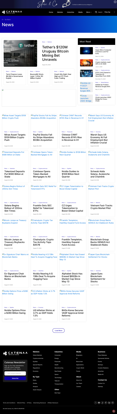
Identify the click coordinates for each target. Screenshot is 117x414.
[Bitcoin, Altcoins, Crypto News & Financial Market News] (12, 12)
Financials (69, 131)
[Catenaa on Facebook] (105, 402)
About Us (79, 380)
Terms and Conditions (9, 403)
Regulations (36, 368)
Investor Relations (103, 368)
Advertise (101, 371)
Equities (103, 47)
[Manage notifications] (113, 411)
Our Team (79, 383)
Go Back (8, 19)
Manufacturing (59, 368)
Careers (78, 386)
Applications (80, 364)
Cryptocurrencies (105, 59)
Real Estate (58, 371)
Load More (58, 330)
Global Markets (105, 82)
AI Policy (29, 403)
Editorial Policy (21, 403)
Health (56, 364)
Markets (60, 12)
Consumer (58, 355)
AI (76, 358)
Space (56, 374)
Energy (57, 358)
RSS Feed (57, 393)
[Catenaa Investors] (15, 353)
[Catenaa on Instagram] (112, 402)
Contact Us (101, 383)
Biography (79, 355)
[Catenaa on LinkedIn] (109, 402)
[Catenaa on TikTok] (102, 402)
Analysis (35, 386)
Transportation (59, 384)
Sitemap (100, 386)
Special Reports (37, 364)
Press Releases (102, 355)
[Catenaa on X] (95, 402)
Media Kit (100, 374)
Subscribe (15, 378)
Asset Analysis (37, 389)
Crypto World (80, 368)
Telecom (57, 381)
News (43, 42)
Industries (70, 12)
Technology (58, 377)
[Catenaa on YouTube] (99, 402)
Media (80, 12)
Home (51, 12)
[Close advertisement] (115, 1)
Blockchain (79, 361)
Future (78, 371)
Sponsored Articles (103, 358)
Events (100, 361)
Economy (98, 131)
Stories (35, 383)
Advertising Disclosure (39, 403)
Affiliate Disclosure (53, 403)
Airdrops (100, 364)
